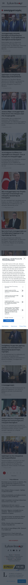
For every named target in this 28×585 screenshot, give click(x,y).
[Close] (24, 258)
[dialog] (14, 292)
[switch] (22, 290)
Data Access (14, 326)
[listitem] (14, 287)
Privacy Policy (22, 326)
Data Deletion (5, 326)
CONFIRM (9, 320)
